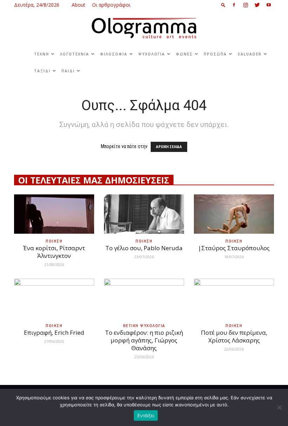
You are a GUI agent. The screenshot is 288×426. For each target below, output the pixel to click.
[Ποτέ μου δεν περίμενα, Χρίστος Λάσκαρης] (234, 298)
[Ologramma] (144, 28)
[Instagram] (245, 5)
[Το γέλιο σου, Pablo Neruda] (144, 214)
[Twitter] (257, 5)
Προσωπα (215, 54)
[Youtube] (268, 5)
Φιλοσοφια (113, 54)
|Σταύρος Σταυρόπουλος (234, 248)
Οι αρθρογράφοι (111, 4)
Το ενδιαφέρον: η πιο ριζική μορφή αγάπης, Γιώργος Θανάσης (144, 340)
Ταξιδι (42, 70)
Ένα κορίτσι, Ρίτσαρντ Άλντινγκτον (54, 252)
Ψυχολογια (151, 54)
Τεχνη (41, 54)
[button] (223, 4)
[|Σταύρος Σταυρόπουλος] (234, 214)
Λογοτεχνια (74, 54)
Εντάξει (146, 415)
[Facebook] (234, 5)
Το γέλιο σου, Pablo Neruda (144, 248)
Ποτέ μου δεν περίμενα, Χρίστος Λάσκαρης (234, 336)
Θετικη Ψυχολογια (144, 325)
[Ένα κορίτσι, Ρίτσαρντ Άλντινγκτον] (54, 214)
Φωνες (184, 54)
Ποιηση (54, 241)
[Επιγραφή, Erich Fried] (54, 298)
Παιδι (68, 70)
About (78, 4)
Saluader (250, 54)
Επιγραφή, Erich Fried (54, 332)
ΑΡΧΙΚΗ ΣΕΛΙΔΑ (169, 147)
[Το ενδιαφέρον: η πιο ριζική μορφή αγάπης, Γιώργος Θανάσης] (144, 298)
